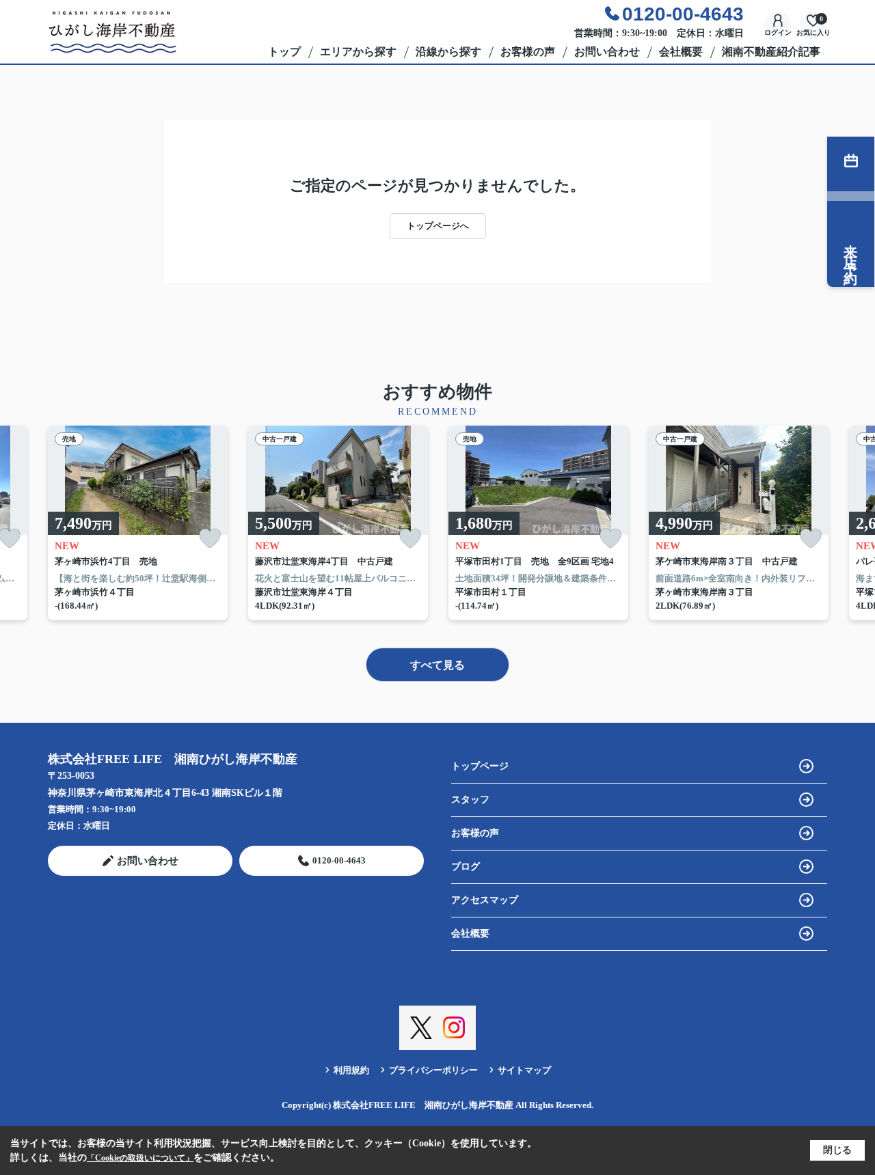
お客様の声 (527, 51)
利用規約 (351, 1070)
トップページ (480, 766)
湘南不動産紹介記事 (771, 51)
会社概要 (681, 51)
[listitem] (138, 523)
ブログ (465, 866)
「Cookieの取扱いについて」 (140, 1158)
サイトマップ (524, 1070)
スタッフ (470, 799)
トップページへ (438, 226)
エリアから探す (358, 51)
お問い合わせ (607, 51)
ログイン (778, 32)
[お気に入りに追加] (210, 538)
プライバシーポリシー (433, 1070)
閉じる (837, 1150)
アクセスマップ (484, 900)
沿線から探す (448, 51)
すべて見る (437, 665)
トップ (284, 51)
